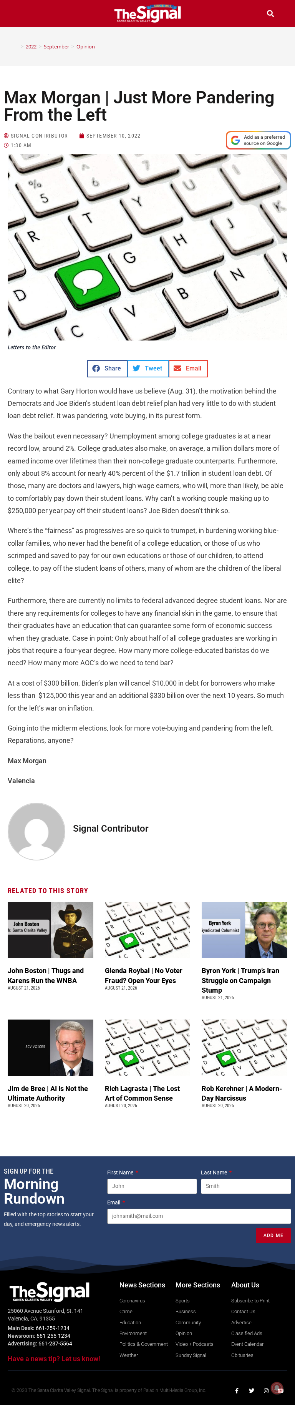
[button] (24, 14)
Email (114, 1202)
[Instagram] (266, 1390)
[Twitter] (251, 1390)
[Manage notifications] (277, 1388)
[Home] (16, 46)
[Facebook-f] (237, 1390)
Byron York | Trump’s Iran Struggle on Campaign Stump (240, 980)
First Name (120, 1172)
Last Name (214, 1172)
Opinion (85, 46)
